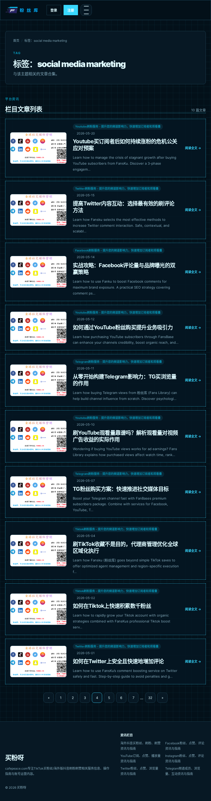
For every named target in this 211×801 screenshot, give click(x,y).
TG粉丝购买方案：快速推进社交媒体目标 (121, 489)
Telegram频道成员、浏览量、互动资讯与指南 (182, 771)
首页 (16, 41)
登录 (53, 10)
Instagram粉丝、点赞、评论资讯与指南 (184, 758)
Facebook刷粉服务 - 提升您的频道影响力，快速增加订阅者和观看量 (118, 250)
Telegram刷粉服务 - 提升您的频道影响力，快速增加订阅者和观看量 (118, 362)
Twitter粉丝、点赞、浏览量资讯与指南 (139, 771)
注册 (70, 10)
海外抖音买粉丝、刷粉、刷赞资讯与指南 (140, 746)
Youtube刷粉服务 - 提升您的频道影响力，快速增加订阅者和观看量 (118, 126)
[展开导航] (86, 10)
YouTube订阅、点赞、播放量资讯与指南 (140, 758)
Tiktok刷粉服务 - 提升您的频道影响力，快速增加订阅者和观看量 (116, 529)
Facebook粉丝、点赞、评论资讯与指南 (184, 746)
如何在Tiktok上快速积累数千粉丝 (112, 606)
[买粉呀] (22, 10)
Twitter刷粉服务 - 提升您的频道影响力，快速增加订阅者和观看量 (117, 188)
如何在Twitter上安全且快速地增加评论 (118, 661)
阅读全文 (193, 148)
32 (150, 698)
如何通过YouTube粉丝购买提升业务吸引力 (123, 327)
